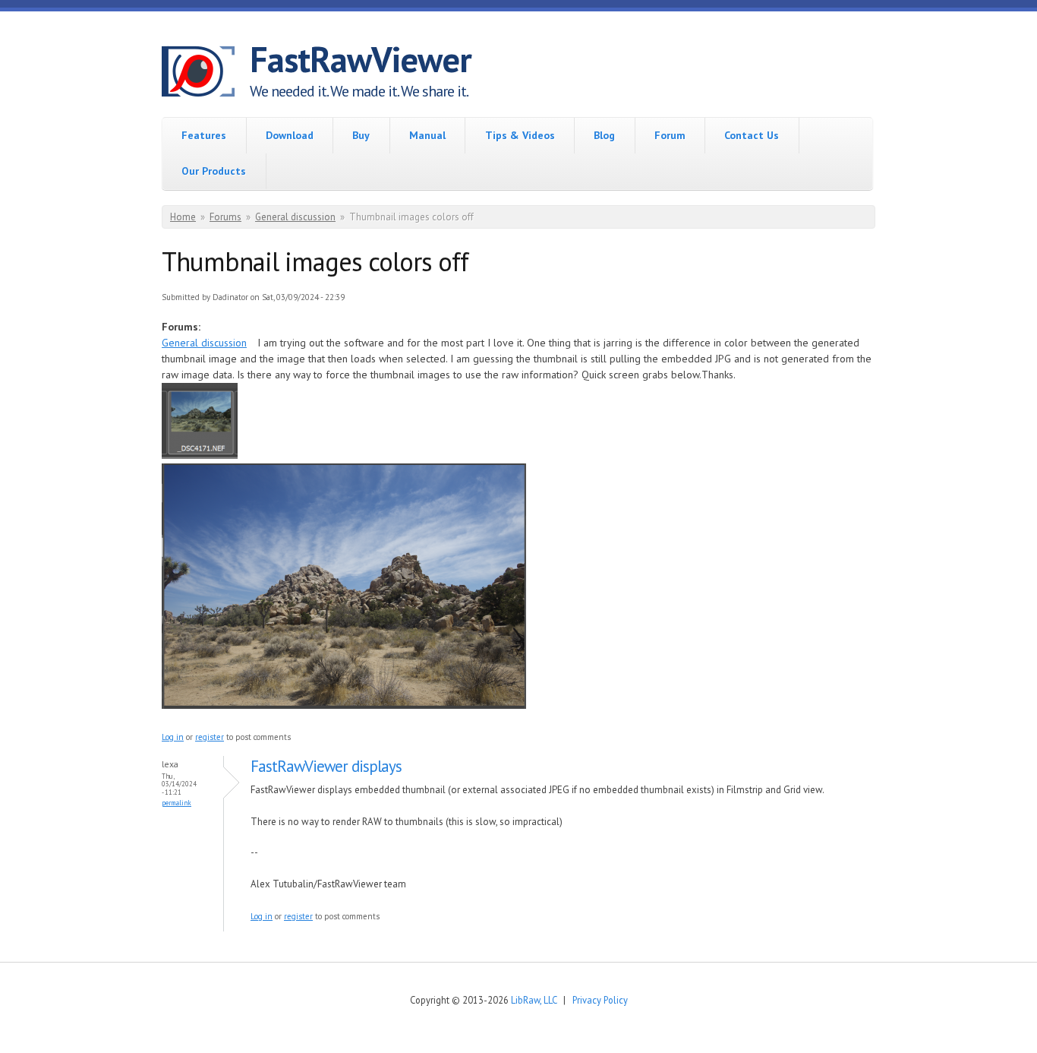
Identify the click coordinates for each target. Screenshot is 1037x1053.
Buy (361, 135)
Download (290, 135)
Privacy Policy (600, 1000)
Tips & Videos (520, 135)
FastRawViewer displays (326, 766)
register (209, 737)
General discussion (295, 216)
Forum (670, 135)
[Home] (206, 73)
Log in (173, 737)
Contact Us (751, 135)
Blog (604, 135)
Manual (427, 135)
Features (203, 135)
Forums (225, 216)
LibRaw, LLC (533, 1000)
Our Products (213, 171)
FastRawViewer (360, 59)
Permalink (176, 802)
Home (183, 216)
